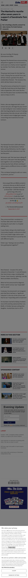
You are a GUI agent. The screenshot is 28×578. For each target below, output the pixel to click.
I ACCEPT (14, 570)
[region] (14, 552)
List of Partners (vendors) (8, 567)
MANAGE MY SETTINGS (14, 575)
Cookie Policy (11, 547)
